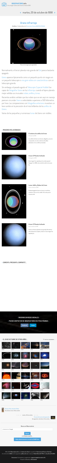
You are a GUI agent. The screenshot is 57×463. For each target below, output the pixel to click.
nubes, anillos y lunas (32, 93)
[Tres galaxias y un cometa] (15, 365)
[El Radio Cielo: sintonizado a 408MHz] (35, 385)
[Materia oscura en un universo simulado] (6, 345)
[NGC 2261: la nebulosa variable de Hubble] (6, 395)
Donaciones (14, 457)
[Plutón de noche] (6, 355)
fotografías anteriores (36, 103)
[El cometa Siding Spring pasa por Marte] (6, 365)
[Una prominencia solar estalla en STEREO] (6, 375)
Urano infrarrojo (28, 22)
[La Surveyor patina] (35, 395)
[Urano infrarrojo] (15, 395)
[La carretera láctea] (25, 375)
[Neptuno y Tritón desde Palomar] (15, 385)
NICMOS (38, 26)
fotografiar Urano (15, 90)
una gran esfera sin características (34, 80)
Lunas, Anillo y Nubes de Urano (37, 185)
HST (41, 26)
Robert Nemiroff (37, 453)
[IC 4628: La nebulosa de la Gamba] (35, 375)
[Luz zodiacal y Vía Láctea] (25, 365)
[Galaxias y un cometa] (15, 345)
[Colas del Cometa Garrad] (35, 365)
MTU (43, 453)
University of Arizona (31, 26)
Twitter (33, 325)
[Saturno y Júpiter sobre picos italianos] (44, 345)
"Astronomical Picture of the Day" (44, 451)
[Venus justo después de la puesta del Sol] (44, 365)
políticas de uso (24, 453)
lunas (32, 113)
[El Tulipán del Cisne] (35, 355)
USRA (53, 453)
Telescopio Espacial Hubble (38, 87)
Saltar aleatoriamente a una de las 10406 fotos (27, 439)
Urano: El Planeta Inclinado (36, 156)
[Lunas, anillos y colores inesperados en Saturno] (15, 375)
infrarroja (31, 90)
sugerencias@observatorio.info (38, 457)
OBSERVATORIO (17, 3)
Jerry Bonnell (48, 453)
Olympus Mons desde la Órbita (12, 408)
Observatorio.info (15, 451)
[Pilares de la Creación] (25, 345)
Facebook (24, 325)
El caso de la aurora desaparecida (42, 417)
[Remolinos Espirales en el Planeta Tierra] (25, 395)
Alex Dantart (34, 459)
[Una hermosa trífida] (25, 355)
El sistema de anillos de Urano (37, 133)
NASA (43, 26)
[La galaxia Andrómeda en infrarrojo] (44, 375)
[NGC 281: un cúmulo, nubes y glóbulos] (6, 385)
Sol (40, 70)
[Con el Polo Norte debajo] (44, 385)
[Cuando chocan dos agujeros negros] (44, 355)
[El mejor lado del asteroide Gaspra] (44, 395)
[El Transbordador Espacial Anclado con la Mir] (25, 385)
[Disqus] (28, 283)
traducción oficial (25, 451)
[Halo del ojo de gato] (15, 355)
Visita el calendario (49, 339)
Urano (4, 77)
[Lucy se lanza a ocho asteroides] (35, 345)
